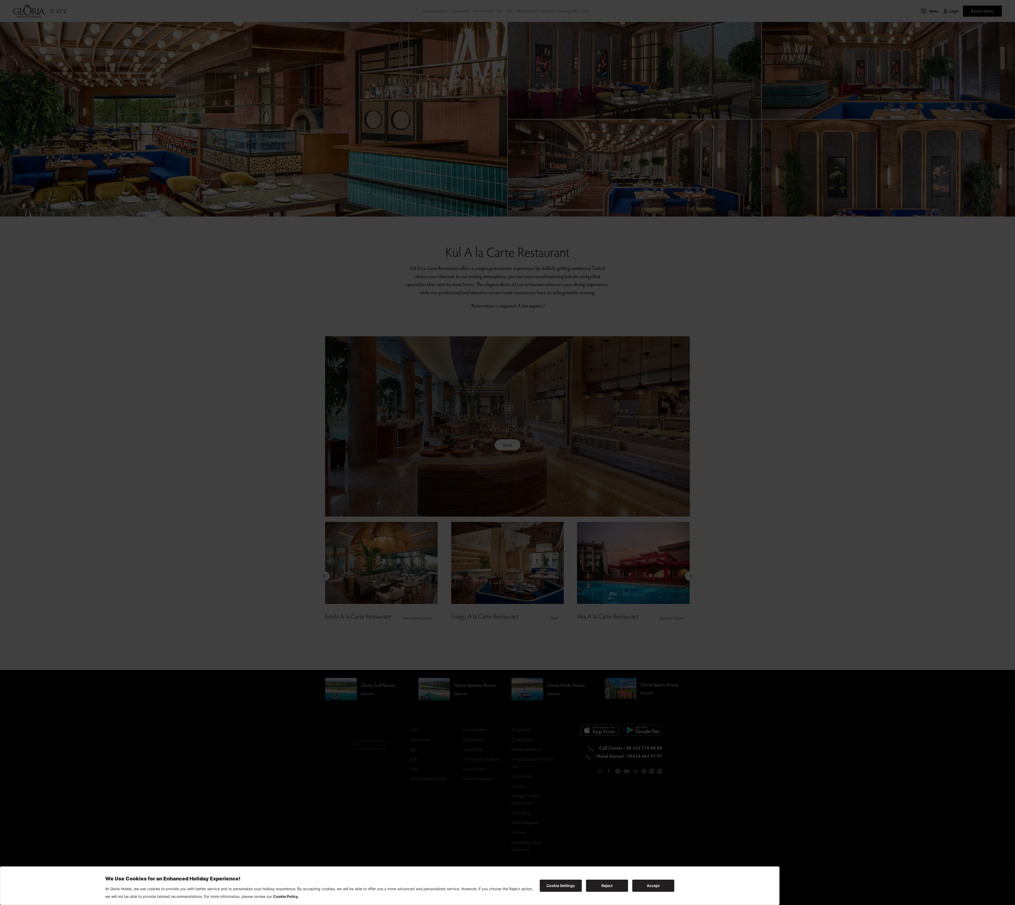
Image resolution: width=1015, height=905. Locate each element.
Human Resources (526, 749)
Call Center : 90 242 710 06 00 (630, 747)
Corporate (520, 729)
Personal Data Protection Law (532, 762)
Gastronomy (460, 10)
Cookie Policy (523, 739)
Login (954, 10)
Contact (518, 786)
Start (507, 444)
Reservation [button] (982, 10)
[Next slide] (690, 576)
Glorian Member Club (428, 778)
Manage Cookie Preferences (524, 799)
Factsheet (519, 832)
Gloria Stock (521, 776)
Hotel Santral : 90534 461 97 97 (629, 755)
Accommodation (435, 10)
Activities (547, 10)
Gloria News (473, 739)
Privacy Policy (474, 768)
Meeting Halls (568, 10)
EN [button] (358, 745)
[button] (929, 11)
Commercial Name (479, 778)
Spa (499, 10)
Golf (585, 10)
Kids (509, 10)
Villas (414, 768)
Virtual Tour (473, 749)
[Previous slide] (325, 576)
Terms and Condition (481, 759)
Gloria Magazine (525, 822)
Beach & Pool (483, 10)
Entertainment (527, 10)
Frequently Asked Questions (526, 845)
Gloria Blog (520, 812)
